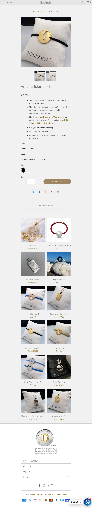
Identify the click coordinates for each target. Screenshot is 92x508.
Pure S (34, 149)
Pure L (25, 149)
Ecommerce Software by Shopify (56, 494)
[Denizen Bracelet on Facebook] (39, 485)
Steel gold (43, 159)
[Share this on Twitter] (33, 191)
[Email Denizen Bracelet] (52, 485)
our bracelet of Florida (50, 117)
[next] (68, 42)
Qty (22, 177)
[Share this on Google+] (51, 191)
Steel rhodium (28, 159)
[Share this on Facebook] (39, 191)
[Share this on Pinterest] (45, 191)
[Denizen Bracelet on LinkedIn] (48, 485)
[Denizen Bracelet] (46, 2)
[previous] (23, 42)
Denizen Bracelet (36, 494)
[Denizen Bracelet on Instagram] (44, 485)
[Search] (82, 2)
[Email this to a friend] (57, 191)
